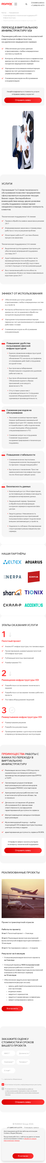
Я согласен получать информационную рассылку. (23, 1085)
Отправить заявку (23, 100)
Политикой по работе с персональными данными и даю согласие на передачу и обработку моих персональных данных (22, 1092)
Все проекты (12, 1008)
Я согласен (23, 1156)
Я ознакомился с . (22, 1092)
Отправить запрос (37, 2)
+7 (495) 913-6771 (37, 5)
